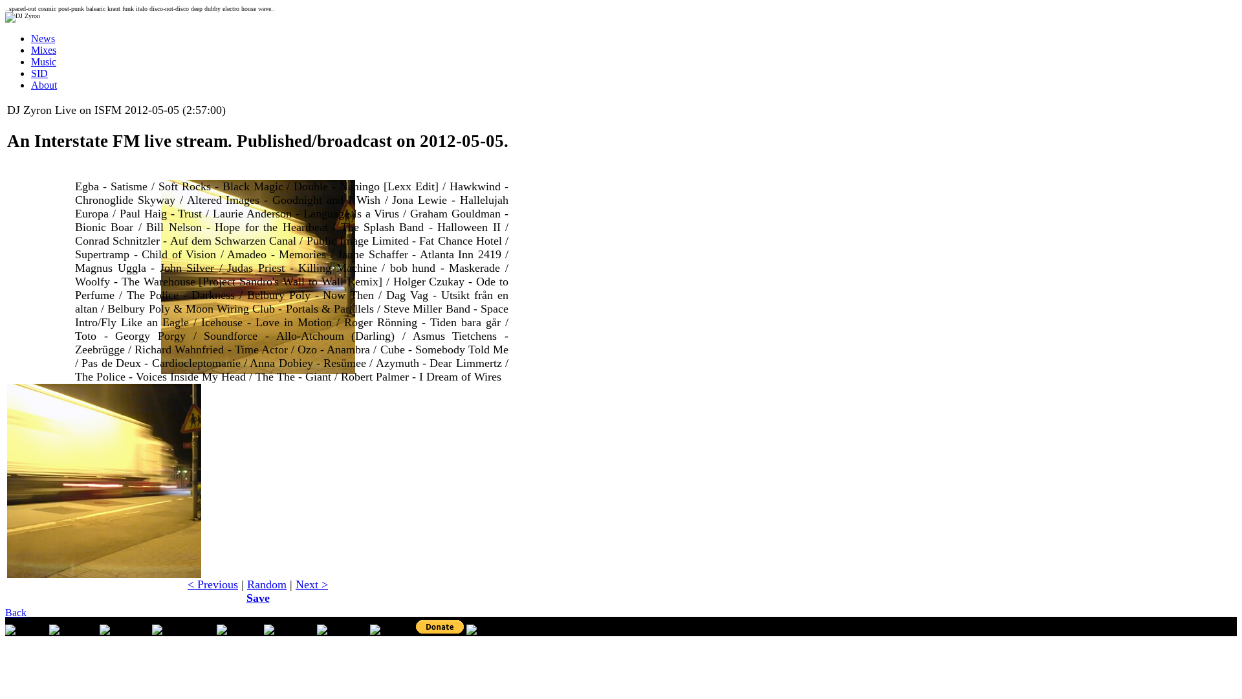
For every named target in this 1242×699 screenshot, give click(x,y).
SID (39, 73)
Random (267, 584)
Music (43, 61)
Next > (312, 584)
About (44, 85)
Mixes (43, 50)
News (43, 38)
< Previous (213, 584)
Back (16, 612)
